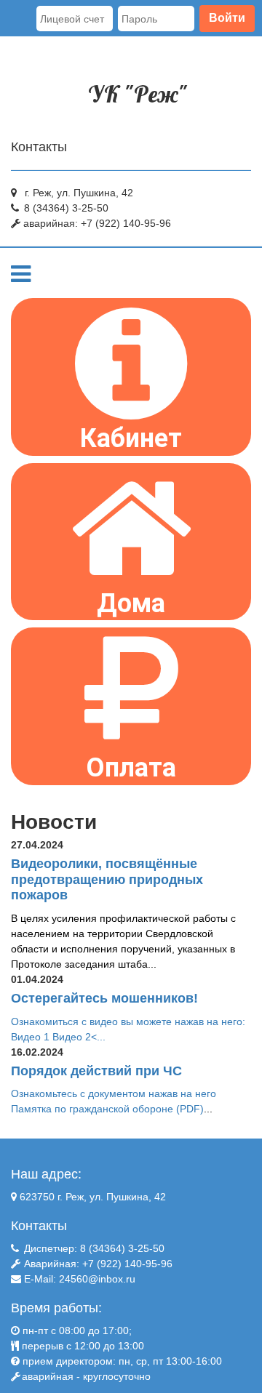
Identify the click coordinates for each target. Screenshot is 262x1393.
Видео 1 (30, 1037)
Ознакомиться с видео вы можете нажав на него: (128, 1021)
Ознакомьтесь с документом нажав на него (113, 1093)
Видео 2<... (79, 1037)
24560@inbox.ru (97, 1279)
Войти (227, 18)
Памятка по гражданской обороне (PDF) (107, 1109)
